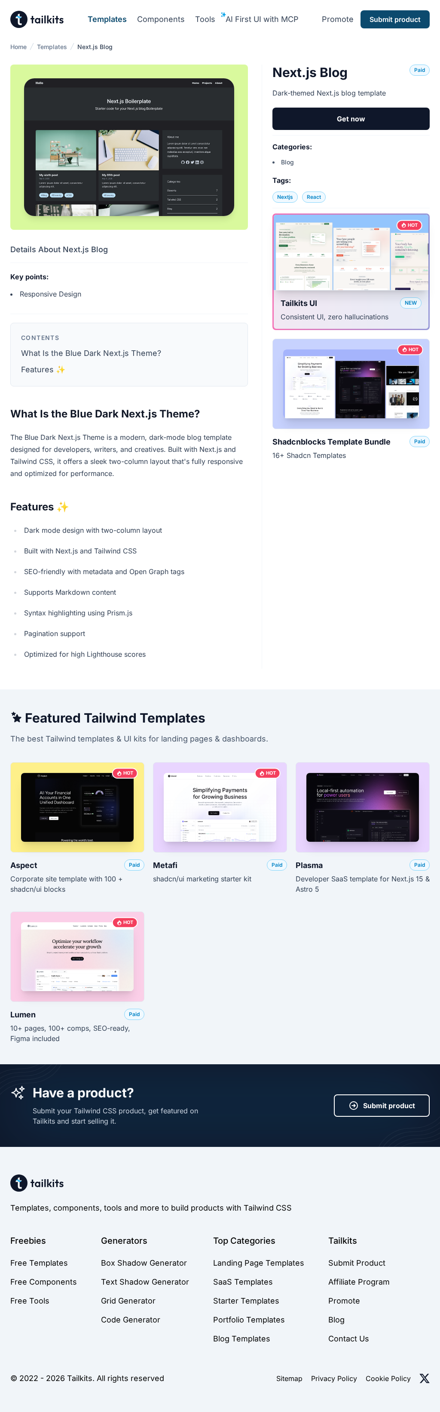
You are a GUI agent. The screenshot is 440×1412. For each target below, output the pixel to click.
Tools (205, 19)
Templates (107, 19)
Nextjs (285, 197)
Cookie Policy (388, 1378)
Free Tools (29, 1300)
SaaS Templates (243, 1281)
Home (18, 46)
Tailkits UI (299, 303)
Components (161, 19)
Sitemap (289, 1378)
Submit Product (356, 1262)
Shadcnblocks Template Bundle (331, 441)
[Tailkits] (37, 19)
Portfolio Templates (249, 1319)
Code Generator (130, 1319)
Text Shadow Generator (145, 1281)
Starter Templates (246, 1300)
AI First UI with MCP (262, 19)
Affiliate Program (359, 1281)
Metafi (165, 865)
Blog (287, 162)
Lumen (23, 1014)
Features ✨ (43, 369)
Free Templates (39, 1262)
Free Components (43, 1281)
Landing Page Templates (258, 1262)
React (314, 197)
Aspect (23, 865)
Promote (338, 19)
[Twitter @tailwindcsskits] (424, 1378)
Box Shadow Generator (144, 1262)
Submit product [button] (395, 19)
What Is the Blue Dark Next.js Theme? (91, 353)
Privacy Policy (334, 1378)
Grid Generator (128, 1300)
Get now (351, 118)
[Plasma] (363, 807)
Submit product (389, 1105)
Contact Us (348, 1338)
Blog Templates (241, 1338)
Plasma (309, 865)
